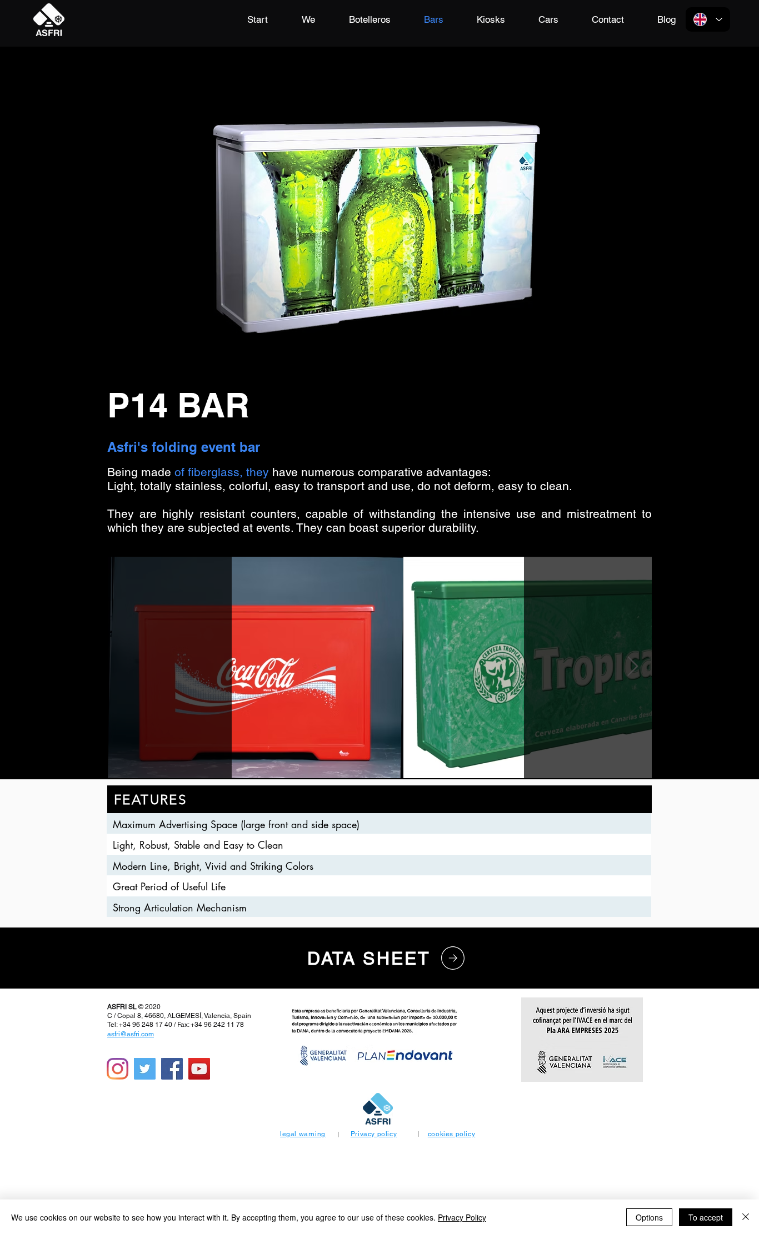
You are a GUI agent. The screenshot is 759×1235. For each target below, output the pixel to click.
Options (649, 1217)
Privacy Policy (462, 1217)
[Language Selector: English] (708, 19)
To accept (705, 1217)
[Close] (745, 1217)
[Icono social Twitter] (145, 1069)
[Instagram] (117, 1069)
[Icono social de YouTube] (199, 1069)
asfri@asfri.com (130, 1034)
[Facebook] (172, 1069)
